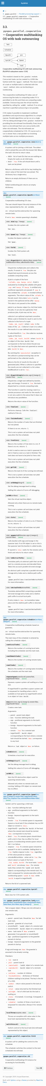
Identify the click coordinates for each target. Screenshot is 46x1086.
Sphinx (13, 1080)
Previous (9, 1068)
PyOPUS (24, 3)
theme (24, 1080)
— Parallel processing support (21, 14)
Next (38, 1068)
